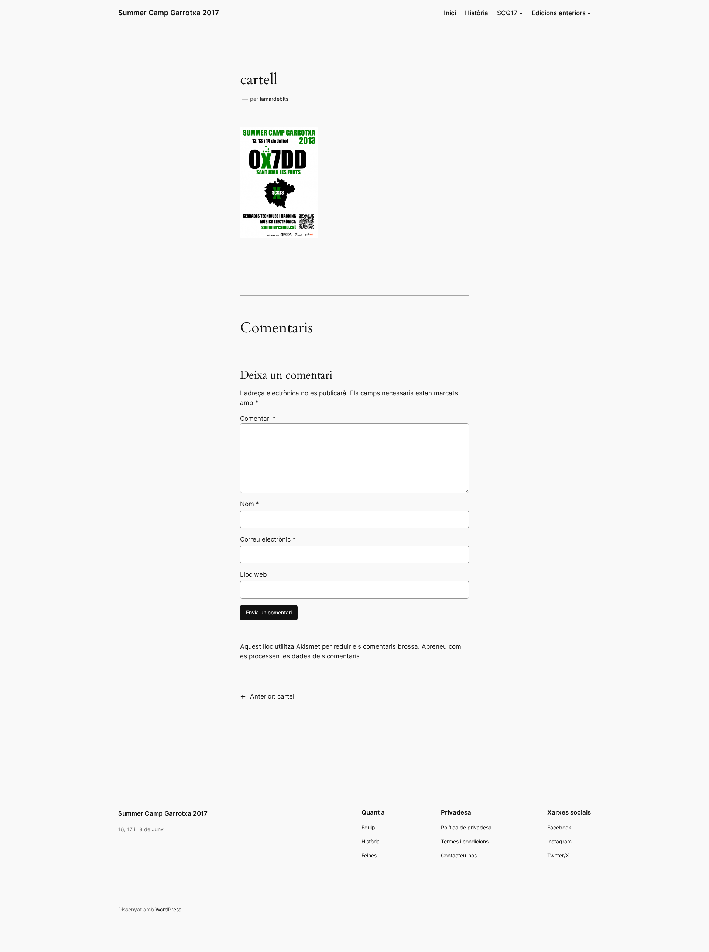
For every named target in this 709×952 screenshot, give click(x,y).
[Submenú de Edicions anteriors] (589, 13)
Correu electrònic (268, 539)
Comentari (258, 418)
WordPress (168, 909)
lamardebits (274, 99)
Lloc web (253, 574)
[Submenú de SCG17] (521, 13)
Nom (249, 504)
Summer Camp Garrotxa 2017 (168, 12)
